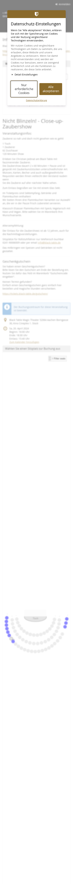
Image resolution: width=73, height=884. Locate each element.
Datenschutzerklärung (36, 100)
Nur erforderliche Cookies (24, 89)
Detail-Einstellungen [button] (26, 74)
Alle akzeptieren (51, 89)
